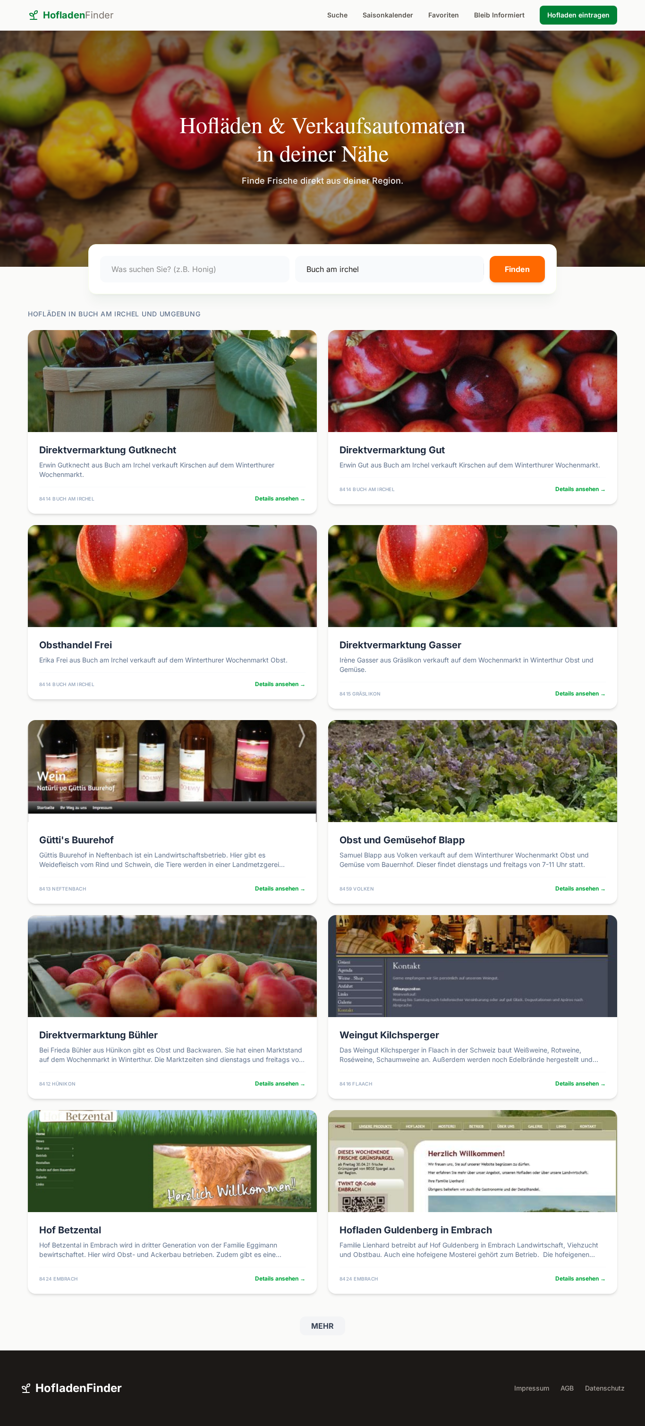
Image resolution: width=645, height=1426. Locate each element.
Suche (337, 15)
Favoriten (443, 15)
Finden (517, 269)
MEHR (322, 1326)
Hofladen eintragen (578, 15)
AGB (567, 1388)
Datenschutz (605, 1388)
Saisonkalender (388, 15)
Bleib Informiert (499, 15)
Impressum (531, 1388)
